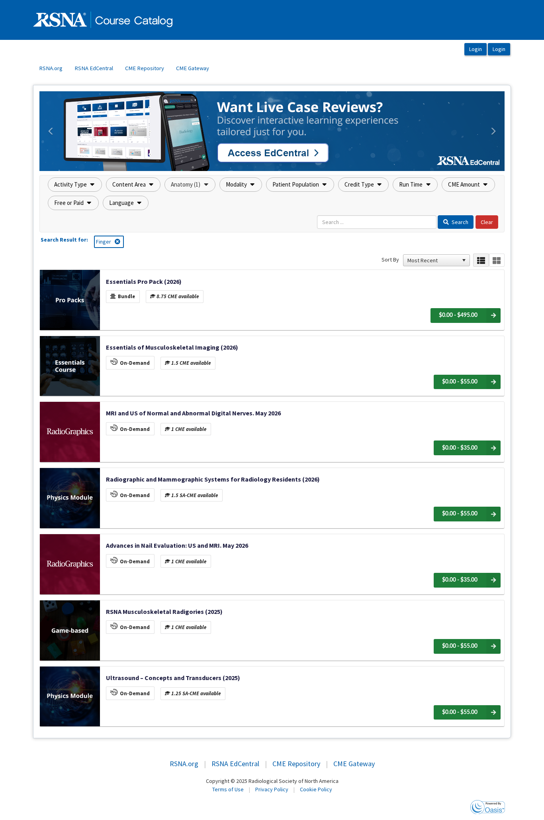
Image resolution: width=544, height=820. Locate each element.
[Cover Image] (70, 300)
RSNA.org (51, 68)
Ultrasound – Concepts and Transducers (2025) (173, 678)
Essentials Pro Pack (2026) (144, 281)
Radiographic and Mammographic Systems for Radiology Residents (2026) (213, 479)
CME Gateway (192, 68)
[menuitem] (50, 68)
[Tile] (497, 260)
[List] (481, 260)
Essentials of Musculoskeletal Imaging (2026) (172, 347)
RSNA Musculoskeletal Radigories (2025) (164, 611)
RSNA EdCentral (93, 68)
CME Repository (144, 68)
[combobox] (432, 260)
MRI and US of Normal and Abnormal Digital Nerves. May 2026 (193, 413)
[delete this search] (118, 241)
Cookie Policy (316, 789)
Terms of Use (228, 789)
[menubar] (124, 68)
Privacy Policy (271, 789)
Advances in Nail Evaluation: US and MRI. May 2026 (177, 545)
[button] (51, 131)
